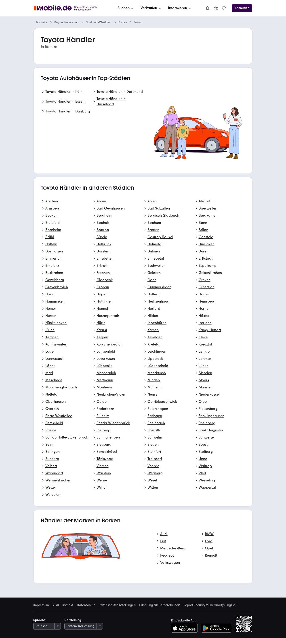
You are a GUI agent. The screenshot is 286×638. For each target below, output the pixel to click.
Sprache (39, 620)
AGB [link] (56, 605)
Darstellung (72, 620)
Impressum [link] (41, 605)
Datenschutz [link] (86, 605)
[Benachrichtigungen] (207, 8)
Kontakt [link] (67, 605)
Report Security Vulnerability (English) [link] (210, 605)
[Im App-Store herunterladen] (185, 628)
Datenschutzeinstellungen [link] (117, 605)
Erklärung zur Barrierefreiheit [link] (159, 605)
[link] (216, 8)
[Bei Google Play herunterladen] (216, 628)
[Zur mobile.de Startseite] (70, 8)
